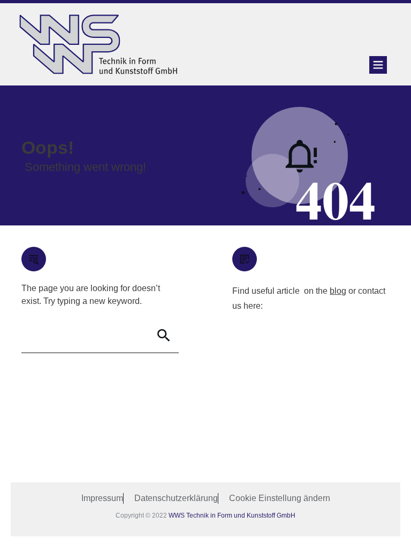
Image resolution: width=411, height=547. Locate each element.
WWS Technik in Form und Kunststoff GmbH (232, 515)
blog (338, 290)
